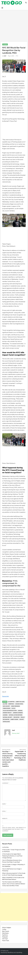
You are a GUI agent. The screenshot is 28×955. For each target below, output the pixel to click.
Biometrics (11, 703)
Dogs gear (5, 937)
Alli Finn (5, 703)
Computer (5, 44)
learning (5, 715)
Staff (5, 56)
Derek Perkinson (15, 706)
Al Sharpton (11, 701)
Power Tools (5, 940)
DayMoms (5, 935)
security (21, 719)
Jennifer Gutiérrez (18, 712)
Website (4, 818)
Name (4, 804)
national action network (15, 715)
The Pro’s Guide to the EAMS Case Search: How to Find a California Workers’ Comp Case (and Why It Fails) (13, 883)
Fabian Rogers (6, 708)
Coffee (4, 929)
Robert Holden (14, 719)
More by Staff (15, 733)
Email (4, 811)
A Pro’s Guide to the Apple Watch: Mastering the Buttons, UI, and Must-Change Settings (12, 855)
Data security (6, 706)
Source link (5, 696)
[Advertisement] (14, 25)
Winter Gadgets (6, 927)
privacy (23, 717)
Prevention (16, 717)
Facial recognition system (10, 710)
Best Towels (5, 931)
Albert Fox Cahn (20, 701)
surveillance (6, 721)
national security (7, 717)
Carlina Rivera (19, 703)
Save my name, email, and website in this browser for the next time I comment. (14, 829)
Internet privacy (7, 712)
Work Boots (5, 933)
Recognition (6, 719)
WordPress (10, 952)
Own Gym (5, 938)
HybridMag (19, 952)
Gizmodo (20, 710)
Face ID (13, 708)
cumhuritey (5, 847)
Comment (5, 783)
